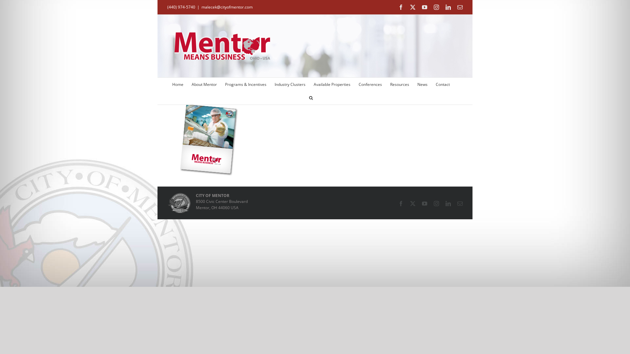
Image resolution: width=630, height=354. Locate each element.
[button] (311, 98)
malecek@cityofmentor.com (227, 7)
